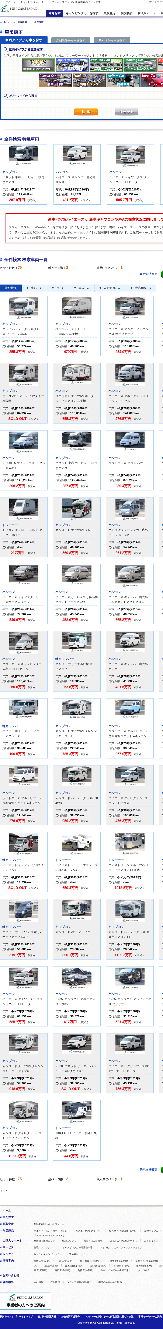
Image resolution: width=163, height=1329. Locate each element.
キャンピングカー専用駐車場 (77, 1247)
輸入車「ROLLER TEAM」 (123, 1230)
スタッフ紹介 (143, 1270)
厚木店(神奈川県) (74, 1265)
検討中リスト (7, 1316)
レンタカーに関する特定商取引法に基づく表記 (108, 1316)
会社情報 (38, 1282)
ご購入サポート (12, 1240)
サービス (8, 1247)
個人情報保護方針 (47, 1316)
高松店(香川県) (62, 1270)
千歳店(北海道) (65, 1261)
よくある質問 (151, 1240)
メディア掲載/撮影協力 (79, 1282)
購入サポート (147, 13)
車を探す (55, 13)
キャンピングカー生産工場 (115, 1270)
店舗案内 (8, 1260)
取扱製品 (126, 13)
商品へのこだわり (93, 1240)
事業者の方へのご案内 (110, 1282)
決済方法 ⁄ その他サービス (123, 1240)
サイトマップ (26, 1316)
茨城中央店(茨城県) (118, 1261)
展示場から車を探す (112, 40)
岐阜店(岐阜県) (144, 1265)
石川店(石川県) (121, 1265)
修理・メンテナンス (44, 1247)
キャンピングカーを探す (82, 13)
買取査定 (109, 13)
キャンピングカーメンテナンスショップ (121, 1247)
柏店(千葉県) (51, 1265)
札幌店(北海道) (42, 1261)
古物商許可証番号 (70, 1316)
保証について (69, 1240)
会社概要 (8, 1282)
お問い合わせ (11, 1275)
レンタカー (10, 1254)
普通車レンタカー (78, 1254)
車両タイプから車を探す (23, 40)
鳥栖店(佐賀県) (85, 1270)
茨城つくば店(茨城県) (146, 1261)
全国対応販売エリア (44, 1240)
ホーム (7, 1210)
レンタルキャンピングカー (48, 1254)
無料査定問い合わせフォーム (49, 1224)
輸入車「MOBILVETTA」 (89, 1230)
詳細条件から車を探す (71, 40)
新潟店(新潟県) (98, 1265)
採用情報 (55, 1282)
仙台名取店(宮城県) (90, 1261)
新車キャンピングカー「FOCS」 (51, 1230)
